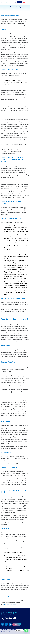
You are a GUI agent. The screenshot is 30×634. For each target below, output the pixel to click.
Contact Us (17, 624)
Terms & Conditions (5, 633)
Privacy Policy (12, 633)
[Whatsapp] (26, 630)
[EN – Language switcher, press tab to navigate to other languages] (25, 2)
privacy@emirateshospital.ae (9, 604)
